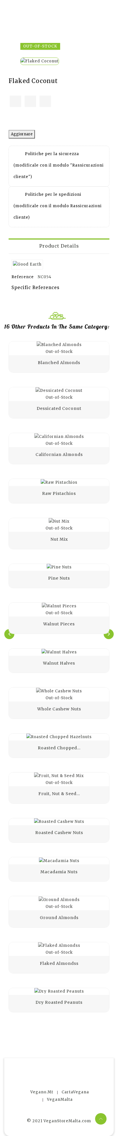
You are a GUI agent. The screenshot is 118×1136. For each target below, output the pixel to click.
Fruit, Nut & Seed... (59, 793)
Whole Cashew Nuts (59, 709)
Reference (22, 276)
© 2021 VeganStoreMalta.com (59, 1121)
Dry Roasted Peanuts (59, 1002)
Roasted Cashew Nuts (59, 832)
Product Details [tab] (59, 246)
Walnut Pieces (59, 624)
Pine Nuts (59, 578)
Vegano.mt (41, 1092)
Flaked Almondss (59, 963)
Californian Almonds (59, 454)
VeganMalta (60, 1099)
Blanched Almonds (59, 362)
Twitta (30, 101)
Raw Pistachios (59, 493)
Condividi (15, 101)
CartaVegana (75, 1092)
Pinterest (45, 101)
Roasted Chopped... (59, 747)
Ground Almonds (59, 917)
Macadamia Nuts (59, 871)
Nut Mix (59, 539)
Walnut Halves (59, 663)
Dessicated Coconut (59, 408)
